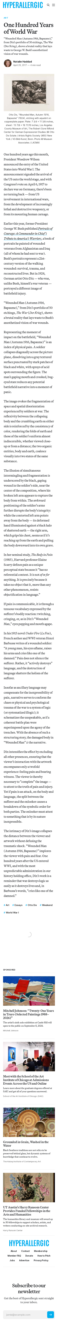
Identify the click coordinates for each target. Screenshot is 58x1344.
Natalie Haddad (22, 61)
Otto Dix (32, 905)
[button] (40, 1251)
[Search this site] (48, 4)
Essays (18, 905)
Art (6, 18)
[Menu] (53, 4)
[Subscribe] (50, 1314)
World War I (12, 912)
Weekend (47, 905)
